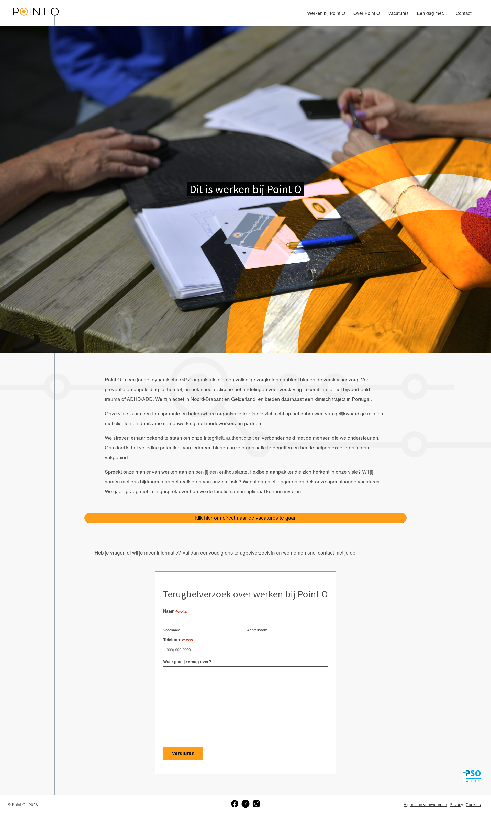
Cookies (473, 804)
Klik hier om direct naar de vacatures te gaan (246, 517)
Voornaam (171, 629)
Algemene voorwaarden (425, 804)
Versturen (183, 753)
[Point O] (36, 12)
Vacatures (398, 13)
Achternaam (257, 629)
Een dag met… (432, 13)
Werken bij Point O (326, 13)
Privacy (456, 804)
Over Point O (366, 13)
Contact (464, 13)
